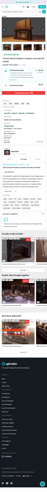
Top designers (6, 441)
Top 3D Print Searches (9, 434)
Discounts (5, 412)
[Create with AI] (23, 7)
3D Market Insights (8, 423)
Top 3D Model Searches (9, 430)
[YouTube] (7, 483)
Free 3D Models (7, 404)
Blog (3, 379)
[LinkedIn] (3, 483)
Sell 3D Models (6, 415)
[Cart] (28, 7)
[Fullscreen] (4, 18)
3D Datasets (6, 397)
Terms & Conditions (8, 476)
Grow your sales (7, 419)
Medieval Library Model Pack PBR (12, 305)
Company (4, 375)
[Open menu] (2, 7)
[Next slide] (43, 29)
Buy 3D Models (6, 389)
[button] (40, 11)
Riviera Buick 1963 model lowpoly (12, 346)
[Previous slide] (4, 29)
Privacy (18, 476)
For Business (6, 394)
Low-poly (7, 113)
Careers (4, 382)
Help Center (6, 386)
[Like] (9, 97)
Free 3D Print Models (8, 408)
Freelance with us (7, 426)
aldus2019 (15, 151)
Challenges (5, 445)
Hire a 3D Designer (8, 401)
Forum (4, 448)
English (26, 476)
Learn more (13, 80)
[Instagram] (11, 483)
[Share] (38, 97)
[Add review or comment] (43, 214)
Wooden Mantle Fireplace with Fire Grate (14, 264)
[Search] (44, 11)
